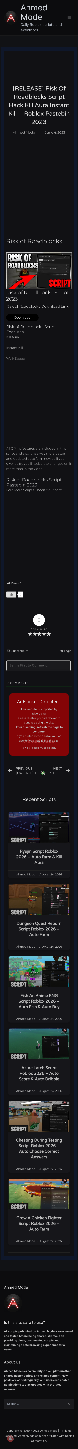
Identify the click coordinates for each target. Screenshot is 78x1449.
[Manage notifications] (10, 1438)
